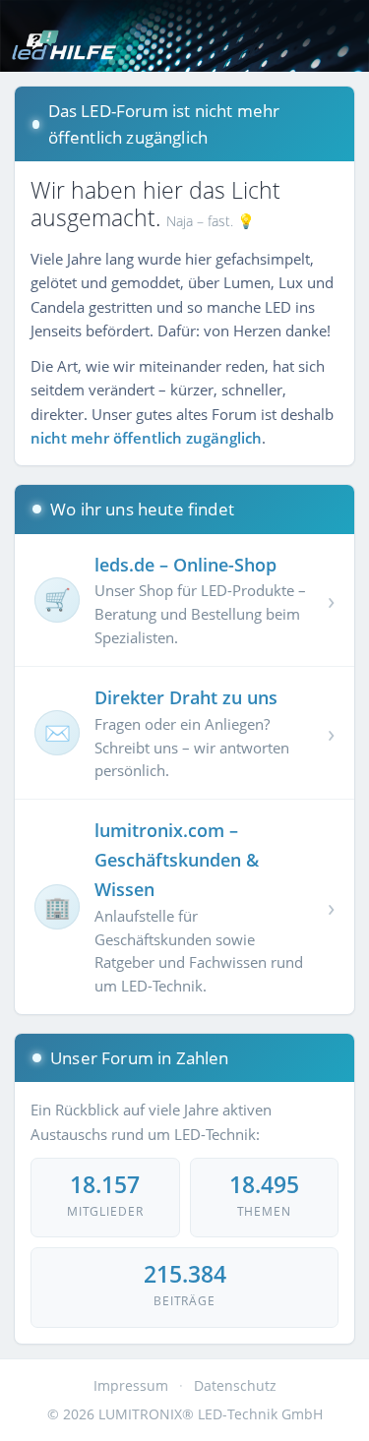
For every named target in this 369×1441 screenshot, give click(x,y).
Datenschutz (235, 1385)
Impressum (130, 1385)
